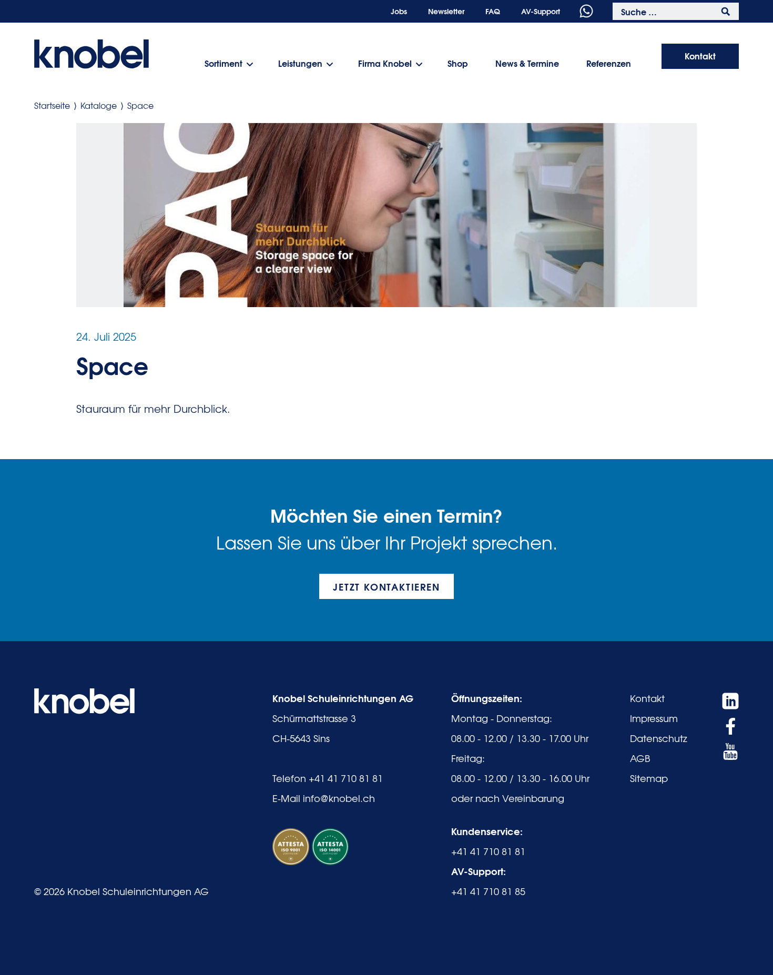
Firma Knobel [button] (385, 62)
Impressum (654, 718)
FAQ (492, 11)
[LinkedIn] (730, 701)
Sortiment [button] (223, 62)
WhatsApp (586, 11)
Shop (457, 62)
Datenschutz (658, 738)
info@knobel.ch (339, 798)
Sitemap (649, 778)
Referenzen (608, 62)
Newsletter (446, 11)
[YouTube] (730, 751)
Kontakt (700, 55)
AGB (640, 758)
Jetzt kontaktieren (386, 586)
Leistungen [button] (300, 62)
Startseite (52, 105)
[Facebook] (730, 726)
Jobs (399, 11)
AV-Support (540, 11)
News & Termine (527, 62)
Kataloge (98, 105)
